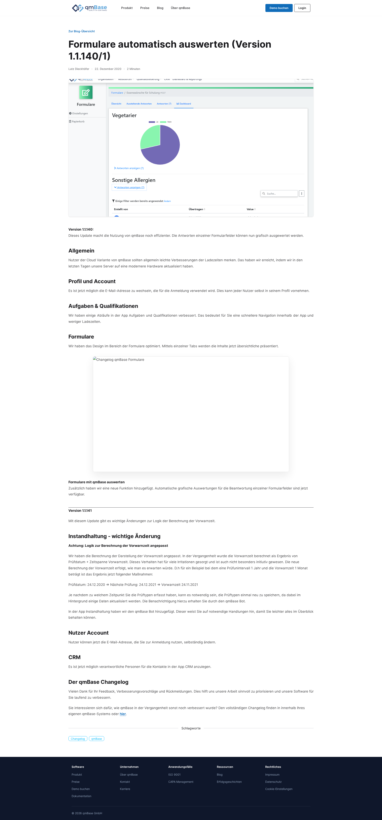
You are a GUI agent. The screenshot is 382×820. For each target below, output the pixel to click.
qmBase (96, 738)
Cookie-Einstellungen (278, 789)
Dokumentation (81, 796)
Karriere (125, 789)
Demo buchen (279, 8)
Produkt (127, 8)
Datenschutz (273, 781)
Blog (160, 8)
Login (302, 8)
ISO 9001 (174, 774)
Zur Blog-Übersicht (81, 31)
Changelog (78, 738)
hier (123, 714)
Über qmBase (180, 8)
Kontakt (125, 781)
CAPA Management (180, 781)
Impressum (272, 774)
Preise (144, 8)
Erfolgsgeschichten (229, 781)
